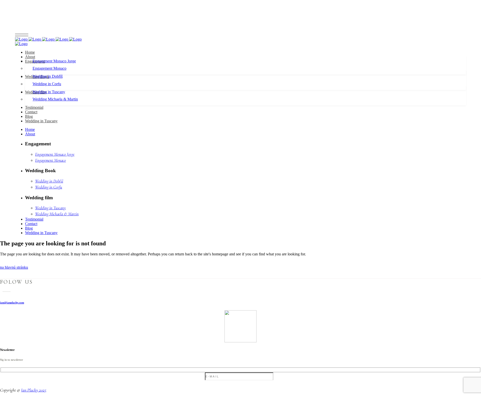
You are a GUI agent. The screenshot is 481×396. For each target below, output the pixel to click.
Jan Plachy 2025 (33, 390)
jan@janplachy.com (12, 302)
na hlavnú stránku (14, 267)
